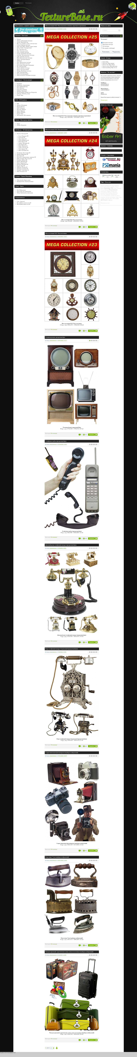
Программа (114, 194)
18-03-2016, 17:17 (62, 340)
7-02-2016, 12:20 (62, 652)
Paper (102, 188)
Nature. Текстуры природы (23, 59)
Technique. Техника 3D (22, 168)
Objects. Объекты (21, 112)
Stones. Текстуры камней (23, 69)
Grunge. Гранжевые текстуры (24, 53)
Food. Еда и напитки (22, 89)
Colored (103, 186)
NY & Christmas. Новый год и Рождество (27, 92)
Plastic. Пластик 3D (23, 146)
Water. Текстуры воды (22, 72)
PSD (18, 103)
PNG (112, 188)
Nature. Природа (21, 110)
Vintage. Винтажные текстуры (24, 70)
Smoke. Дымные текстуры (23, 68)
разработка (113, 195)
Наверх (56, 1048)
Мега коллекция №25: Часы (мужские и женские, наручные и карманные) (65, 25)
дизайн (112, 191)
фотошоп (104, 200)
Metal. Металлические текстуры (24, 58)
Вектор (106, 190)
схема (119, 197)
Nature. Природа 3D (22, 163)
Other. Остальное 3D (22, 171)
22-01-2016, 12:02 (62, 860)
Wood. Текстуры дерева (22, 73)
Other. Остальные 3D (23, 150)
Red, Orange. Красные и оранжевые (25, 65)
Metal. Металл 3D (22, 141)
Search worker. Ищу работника (109, 66)
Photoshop (107, 188)
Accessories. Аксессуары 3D (23, 152)
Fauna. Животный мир (22, 86)
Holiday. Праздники (21, 125)
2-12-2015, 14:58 (62, 955)
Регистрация (28, 3)
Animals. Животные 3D (22, 154)
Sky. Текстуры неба (21, 66)
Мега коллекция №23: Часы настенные (56, 233)
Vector (18, 123)
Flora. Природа (20, 88)
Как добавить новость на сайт (24, 202)
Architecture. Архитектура (23, 85)
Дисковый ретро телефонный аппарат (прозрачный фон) (60, 545)
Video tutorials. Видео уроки (23, 180)
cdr (113, 185)
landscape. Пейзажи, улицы (23, 93)
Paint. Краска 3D (22, 144)
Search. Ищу (105, 61)
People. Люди (20, 95)
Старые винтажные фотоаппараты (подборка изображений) (61, 752)
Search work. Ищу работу (108, 64)
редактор (103, 197)
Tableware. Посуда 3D (22, 167)
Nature (116, 186)
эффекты (110, 200)
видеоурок (103, 191)
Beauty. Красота (20, 106)
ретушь (107, 197)
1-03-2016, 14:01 (62, 548)
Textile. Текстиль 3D (23, 147)
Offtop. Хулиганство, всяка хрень (25, 192)
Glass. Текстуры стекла (22, 50)
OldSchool (19, 60)
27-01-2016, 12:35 (62, 756)
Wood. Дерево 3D (22, 149)
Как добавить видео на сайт (23, 204)
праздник (108, 194)
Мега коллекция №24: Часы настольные (56, 129)
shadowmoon (53, 29)
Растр (118, 195)
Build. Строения (21, 108)
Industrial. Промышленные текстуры (25, 55)
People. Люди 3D (21, 165)
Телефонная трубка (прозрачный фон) (55, 441)
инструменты (104, 192)
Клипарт (110, 192)
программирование (105, 195)
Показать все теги (105, 203)
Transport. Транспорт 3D (23, 170)
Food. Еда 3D (21, 137)
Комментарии (104, 100)
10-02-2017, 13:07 (62, 236)
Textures (19, 39)
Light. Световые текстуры (23, 56)
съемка (102, 198)
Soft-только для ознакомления (24, 191)
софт (117, 197)
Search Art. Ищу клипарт (108, 63)
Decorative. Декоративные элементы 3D (26, 157)
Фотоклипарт (54, 121)
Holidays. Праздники (22, 90)
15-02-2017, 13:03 (62, 132)
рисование (112, 197)
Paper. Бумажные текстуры (23, 63)
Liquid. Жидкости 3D (23, 140)
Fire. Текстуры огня (21, 49)
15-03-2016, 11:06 (62, 444)
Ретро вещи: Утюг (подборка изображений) (57, 857)
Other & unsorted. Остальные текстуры (26, 75)
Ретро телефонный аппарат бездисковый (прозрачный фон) (61, 649)
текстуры (107, 198)
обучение (103, 194)
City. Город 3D (20, 155)
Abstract (103, 185)
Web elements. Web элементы (24, 115)
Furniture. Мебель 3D (22, 160)
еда (116, 191)
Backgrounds (108, 185)
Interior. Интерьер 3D (22, 161)
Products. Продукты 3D (22, 164)
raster (115, 188)
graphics (113, 186)
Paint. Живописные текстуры (24, 62)
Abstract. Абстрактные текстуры (24, 40)
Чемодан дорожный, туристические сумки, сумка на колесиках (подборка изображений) (69, 952)
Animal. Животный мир (22, 42)
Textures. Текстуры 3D (22, 133)
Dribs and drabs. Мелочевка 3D (24, 158)
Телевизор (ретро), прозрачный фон (55, 337)
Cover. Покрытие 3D (23, 136)
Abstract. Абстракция (22, 105)
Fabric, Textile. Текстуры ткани (24, 47)
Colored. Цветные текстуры (23, 45)
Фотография (116, 198)
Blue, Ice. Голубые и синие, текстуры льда (27, 43)
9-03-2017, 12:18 (62, 29)
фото (111, 198)
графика (109, 191)
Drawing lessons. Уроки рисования (25, 181)
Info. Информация (21, 190)
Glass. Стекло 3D (22, 139)
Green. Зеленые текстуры (23, 52)
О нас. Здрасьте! (21, 201)
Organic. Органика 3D (23, 143)
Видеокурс (113, 190)
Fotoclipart (19, 83)
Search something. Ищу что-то (109, 67)
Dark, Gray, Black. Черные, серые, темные (27, 46)
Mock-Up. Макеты (21, 109)
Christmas (116, 185)
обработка (114, 192)
